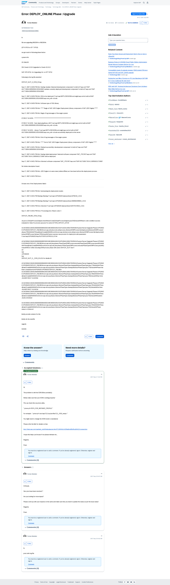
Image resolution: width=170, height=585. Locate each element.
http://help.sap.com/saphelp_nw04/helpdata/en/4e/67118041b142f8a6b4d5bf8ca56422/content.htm (55, 429)
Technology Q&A (57, 7)
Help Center (87, 2)
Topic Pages (96, 2)
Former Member (32, 23)
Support (77, 582)
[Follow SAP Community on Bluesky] (128, 582)
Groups (58, 2)
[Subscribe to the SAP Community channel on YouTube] (131, 582)
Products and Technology (46, 2)
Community (33, 2)
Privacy (37, 582)
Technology (48, 7)
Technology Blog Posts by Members (121, 66)
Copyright (52, 582)
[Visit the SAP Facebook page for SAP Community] (124, 582)
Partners (73, 2)
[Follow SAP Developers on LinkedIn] (134, 582)
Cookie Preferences (87, 582)
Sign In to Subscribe (138, 14)
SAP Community (25, 7)
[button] (141, 22)
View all (110, 144)
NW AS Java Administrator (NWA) (30, 31)
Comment (99, 336)
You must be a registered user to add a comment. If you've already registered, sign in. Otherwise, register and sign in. (61, 451)
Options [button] (147, 14)
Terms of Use (44, 582)
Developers (65, 2)
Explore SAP (137, 2)
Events (80, 2)
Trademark (70, 582)
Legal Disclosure (61, 582)
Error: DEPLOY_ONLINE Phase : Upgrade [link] (71, 7)
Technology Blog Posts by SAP (119, 58)
